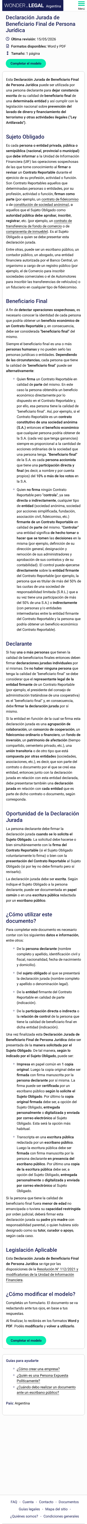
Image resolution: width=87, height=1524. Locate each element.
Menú (81, 8)
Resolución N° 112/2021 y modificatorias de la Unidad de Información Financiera (42, 1274)
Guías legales (29, 1509)
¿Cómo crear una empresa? (38, 1369)
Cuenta (28, 1502)
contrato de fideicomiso (60, 199)
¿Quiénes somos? (24, 1516)
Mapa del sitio (56, 1509)
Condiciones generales (61, 1516)
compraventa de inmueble (26, 231)
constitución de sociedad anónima (41, 204)
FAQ (14, 1502)
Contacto (46, 1502)
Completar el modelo (25, 63)
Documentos (69, 1502)
